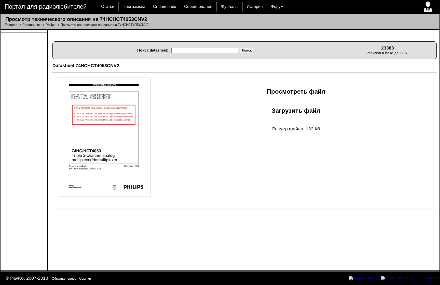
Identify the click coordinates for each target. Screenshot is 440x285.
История (255, 6)
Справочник (164, 6)
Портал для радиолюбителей (46, 6)
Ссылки (85, 278)
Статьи (107, 6)
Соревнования (198, 6)
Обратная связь (64, 278)
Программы (133, 6)
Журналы (230, 6)
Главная (11, 25)
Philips (51, 25)
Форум (277, 6)
